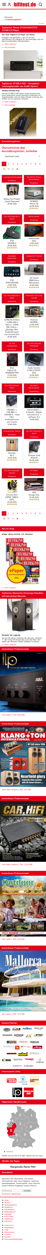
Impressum (9, 1225)
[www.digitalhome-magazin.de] (11, 1085)
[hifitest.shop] (28, 1096)
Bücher (7, 1202)
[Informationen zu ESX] (28, 1036)
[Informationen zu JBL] (17, 1048)
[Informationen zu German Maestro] (11, 1042)
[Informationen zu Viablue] (40, 1060)
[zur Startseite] (25, 4)
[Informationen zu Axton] (27, 1028)
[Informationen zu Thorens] (29, 1059)
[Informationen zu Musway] (11, 1053)
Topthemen (9, 1219)
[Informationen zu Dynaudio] (7, 1035)
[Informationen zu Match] (26, 1047)
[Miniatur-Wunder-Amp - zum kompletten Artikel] (23, 122)
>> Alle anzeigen (8, 47)
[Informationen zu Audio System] (16, 1029)
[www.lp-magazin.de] (17, 1096)
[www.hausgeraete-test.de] (23, 1085)
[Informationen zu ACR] (6, 1029)
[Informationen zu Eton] (38, 1035)
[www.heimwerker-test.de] (34, 1085)
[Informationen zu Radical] (6, 1060)
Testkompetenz (10, 1205)
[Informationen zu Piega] (34, 1053)
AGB (6, 1230)
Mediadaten (9, 1227)
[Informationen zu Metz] (37, 1047)
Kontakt (7, 1237)
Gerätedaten (9, 1209)
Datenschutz (9, 1232)
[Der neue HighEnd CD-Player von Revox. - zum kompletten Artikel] (23, 64)
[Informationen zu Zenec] (28, 1066)
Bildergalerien (10, 1212)
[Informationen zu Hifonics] (8, 1047)
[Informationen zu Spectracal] (18, 1059)
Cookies (7, 1234)
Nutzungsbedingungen (13, 1239)
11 (8, 169)
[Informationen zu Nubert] (23, 1054)
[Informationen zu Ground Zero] (23, 1042)
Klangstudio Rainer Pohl (23, 1166)
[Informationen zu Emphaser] (19, 1035)
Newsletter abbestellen (11, 1194)
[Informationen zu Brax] (38, 1028)
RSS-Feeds (8, 1216)
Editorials (8, 1221)
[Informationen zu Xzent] (17, 1066)
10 (4, 169)
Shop (6, 1200)
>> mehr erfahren (9, 588)
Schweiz (9, 1151)
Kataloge (8, 1214)
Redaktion (8, 1207)
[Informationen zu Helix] (34, 1042)
